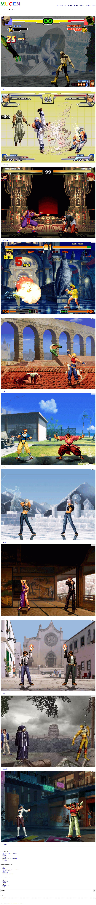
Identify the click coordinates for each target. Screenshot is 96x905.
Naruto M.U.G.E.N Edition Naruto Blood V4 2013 (10, 858)
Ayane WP (4, 883)
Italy (4, 693)
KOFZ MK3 (5, 866)
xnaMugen (4, 855)
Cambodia (5, 769)
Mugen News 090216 (6, 886)
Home (2, 14)
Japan (4, 618)
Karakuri (4, 880)
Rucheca (4, 884)
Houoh (4, 867)
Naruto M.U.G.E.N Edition (7, 870)
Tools (93, 5)
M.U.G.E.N (5, 860)
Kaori (4, 869)
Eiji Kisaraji (5, 240)
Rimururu (4, 882)
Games (81, 5)
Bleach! (4, 871)
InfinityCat (4, 857)
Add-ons (87, 5)
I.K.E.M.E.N (5, 856)
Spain (4, 391)
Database (60, 5)
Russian (4, 542)
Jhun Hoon (5, 164)
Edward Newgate (5, 872)
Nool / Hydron (5, 881)
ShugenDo (4, 859)
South (4, 467)
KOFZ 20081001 (5, 873)
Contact (4, 897)
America (5, 844)
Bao (3, 315)
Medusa (4, 854)
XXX (4, 868)
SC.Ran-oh (4, 885)
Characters (68, 5)
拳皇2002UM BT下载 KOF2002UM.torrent (9, 853)
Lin (3, 89)
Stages (76, 5)
